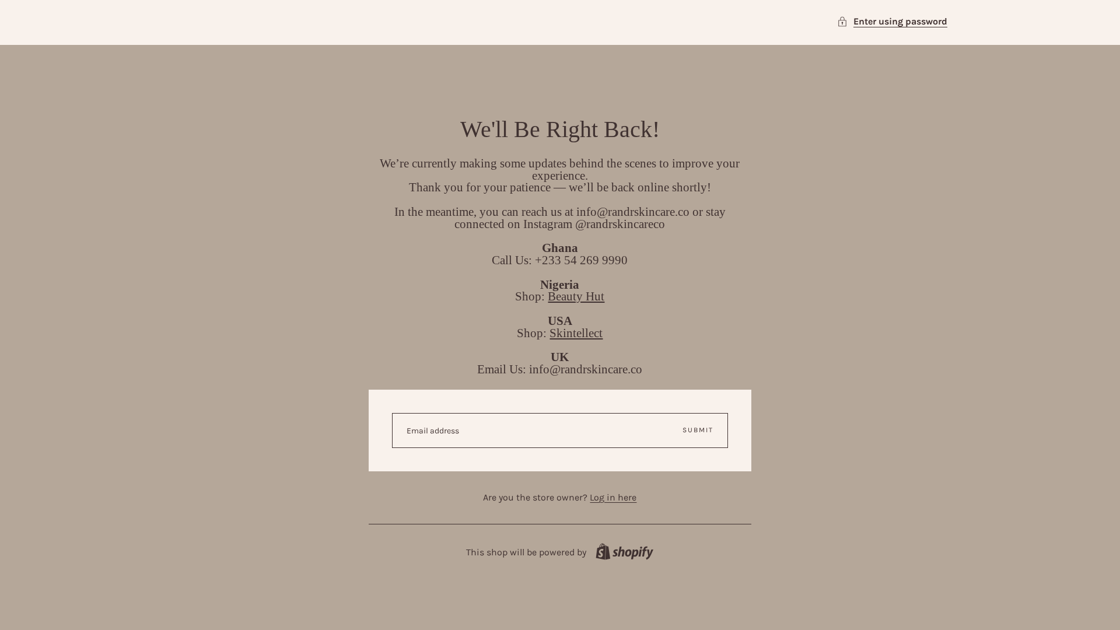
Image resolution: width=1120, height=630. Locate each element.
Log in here (613, 497)
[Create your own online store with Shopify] (624, 551)
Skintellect (576, 333)
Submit (697, 430)
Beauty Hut (576, 296)
